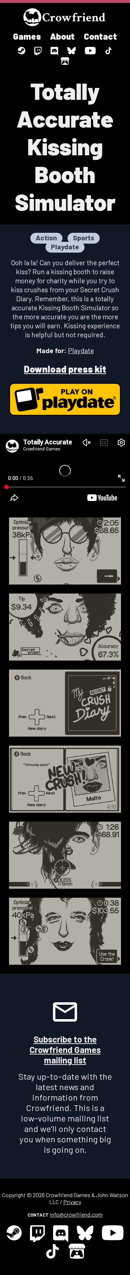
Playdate (81, 350)
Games (27, 36)
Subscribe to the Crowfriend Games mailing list (65, 1049)
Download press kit (65, 368)
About (62, 36)
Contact (100, 36)
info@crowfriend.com (76, 1214)
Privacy (72, 1201)
